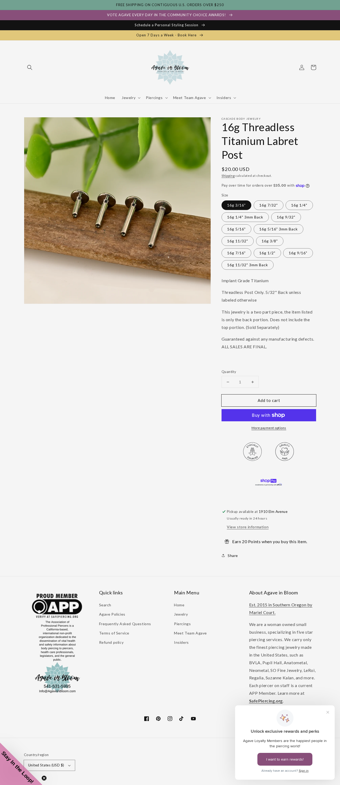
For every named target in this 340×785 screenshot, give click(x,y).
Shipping (228, 176)
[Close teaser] (44, 778)
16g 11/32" (237, 241)
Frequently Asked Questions (125, 623)
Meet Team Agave (190, 633)
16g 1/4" (299, 205)
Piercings (182, 623)
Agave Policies (112, 614)
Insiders (181, 642)
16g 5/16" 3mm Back (278, 229)
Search (105, 605)
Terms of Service (114, 633)
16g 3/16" (236, 205)
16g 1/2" (267, 253)
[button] (30, 67)
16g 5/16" (236, 229)
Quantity (229, 372)
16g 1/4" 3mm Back (245, 217)
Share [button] (233, 555)
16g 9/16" (298, 253)
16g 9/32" (286, 217)
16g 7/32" (268, 205)
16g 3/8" (270, 241)
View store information (248, 527)
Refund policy (111, 642)
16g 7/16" (236, 253)
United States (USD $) (46, 765)
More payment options (269, 428)
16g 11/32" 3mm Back (247, 265)
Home (179, 605)
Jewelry (181, 614)
